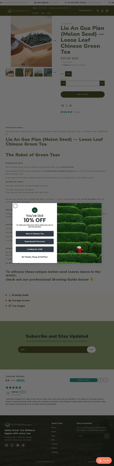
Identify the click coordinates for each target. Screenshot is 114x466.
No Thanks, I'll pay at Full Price (35, 257)
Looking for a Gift (34, 249)
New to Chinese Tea (35, 234)
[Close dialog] (15, 206)
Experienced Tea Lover (35, 241)
